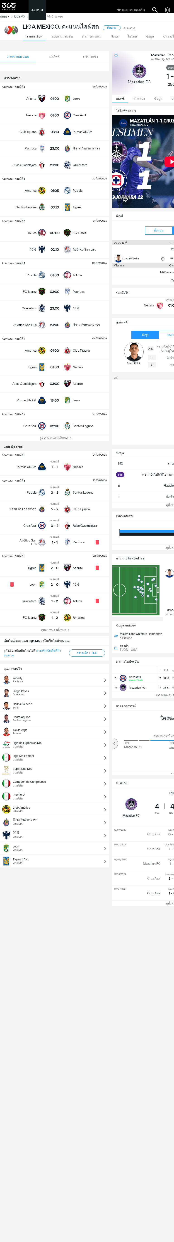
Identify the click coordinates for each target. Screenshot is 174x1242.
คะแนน (37, 10)
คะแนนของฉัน (133, 10)
